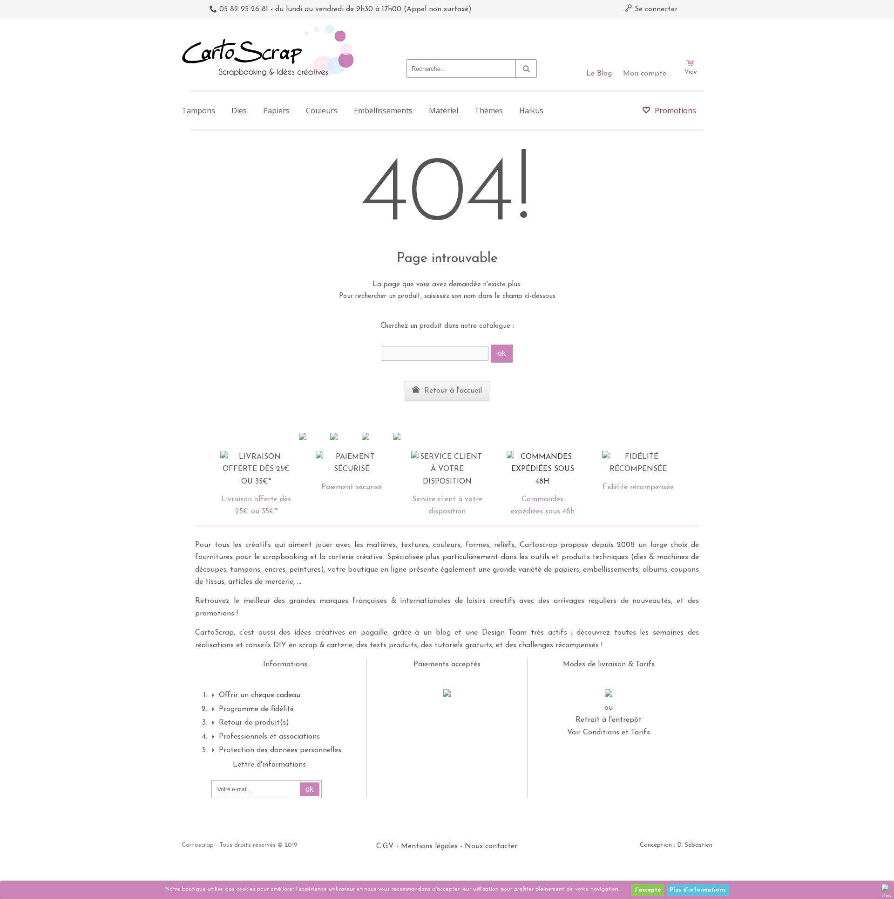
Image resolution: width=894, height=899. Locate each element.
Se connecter (654, 9)
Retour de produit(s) (254, 722)
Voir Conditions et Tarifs (608, 732)
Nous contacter (491, 846)
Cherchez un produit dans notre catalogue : (447, 326)
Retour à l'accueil (452, 390)
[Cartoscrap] (270, 28)
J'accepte (647, 890)
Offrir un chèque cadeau (259, 695)
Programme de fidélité (256, 709)
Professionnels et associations (269, 736)
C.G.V (385, 846)
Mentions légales (429, 846)
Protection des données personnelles (280, 750)
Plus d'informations (698, 890)
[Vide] (690, 36)
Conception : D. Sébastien (676, 845)
